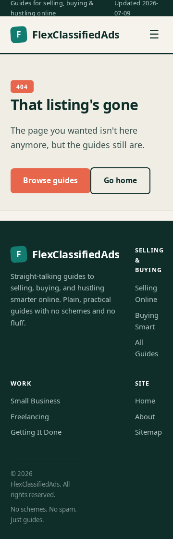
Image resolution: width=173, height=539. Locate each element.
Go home (120, 180)
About (145, 416)
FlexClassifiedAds (67, 34)
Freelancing (30, 416)
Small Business (35, 400)
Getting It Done (36, 432)
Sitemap (148, 432)
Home (145, 400)
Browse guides (50, 180)
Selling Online (146, 293)
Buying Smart (147, 320)
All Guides (146, 347)
